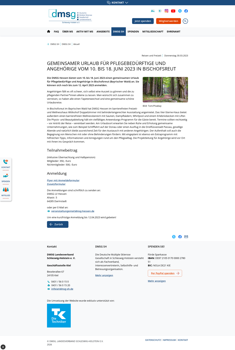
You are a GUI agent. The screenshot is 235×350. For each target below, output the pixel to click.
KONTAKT (118, 2)
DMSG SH (54, 44)
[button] (174, 237)
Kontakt (183, 340)
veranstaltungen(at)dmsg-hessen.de (72, 211)
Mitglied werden (168, 21)
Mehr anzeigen (104, 275)
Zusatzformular (56, 184)
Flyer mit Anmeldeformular (63, 180)
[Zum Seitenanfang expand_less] (233, 343)
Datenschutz (153, 340)
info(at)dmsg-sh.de (62, 289)
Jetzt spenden (143, 21)
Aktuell (76, 44)
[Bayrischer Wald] (165, 89)
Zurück (58, 224)
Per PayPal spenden (163, 273)
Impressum (169, 340)
